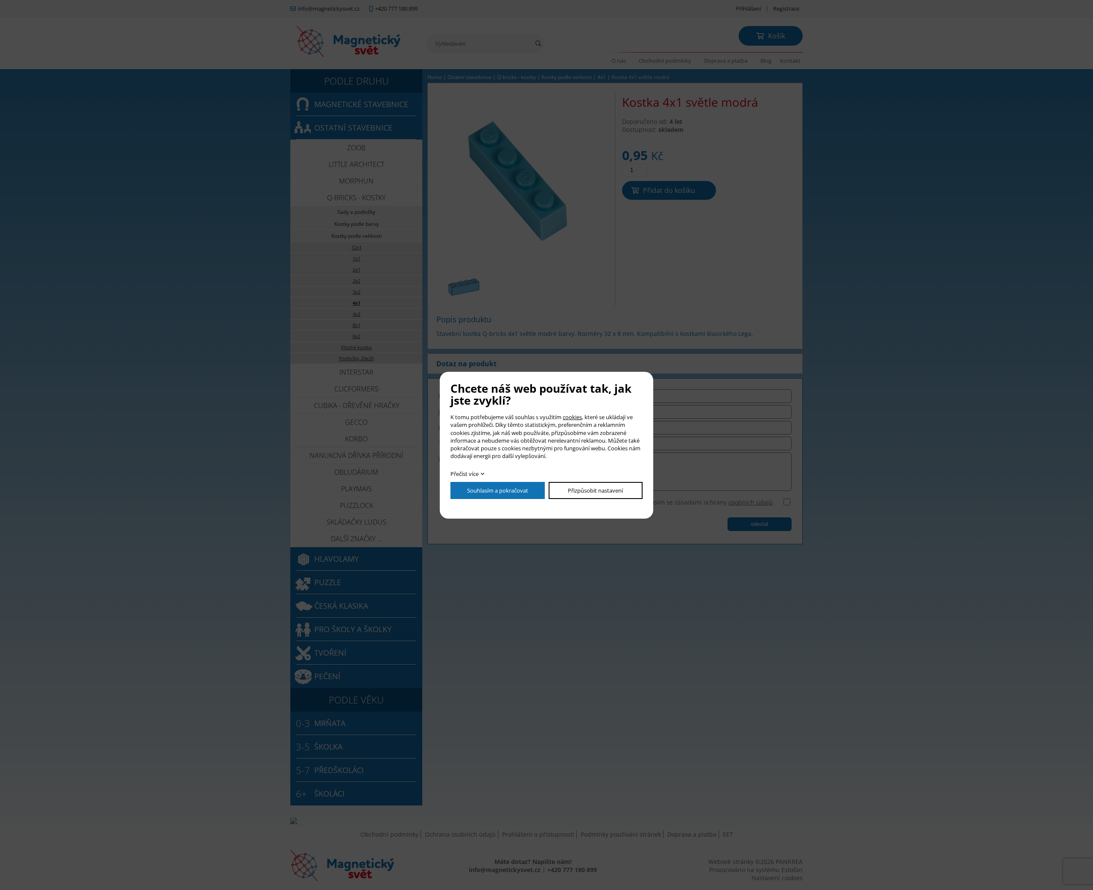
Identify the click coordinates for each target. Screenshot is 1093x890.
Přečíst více (464, 474)
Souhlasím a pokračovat (497, 490)
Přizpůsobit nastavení (595, 490)
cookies (572, 417)
